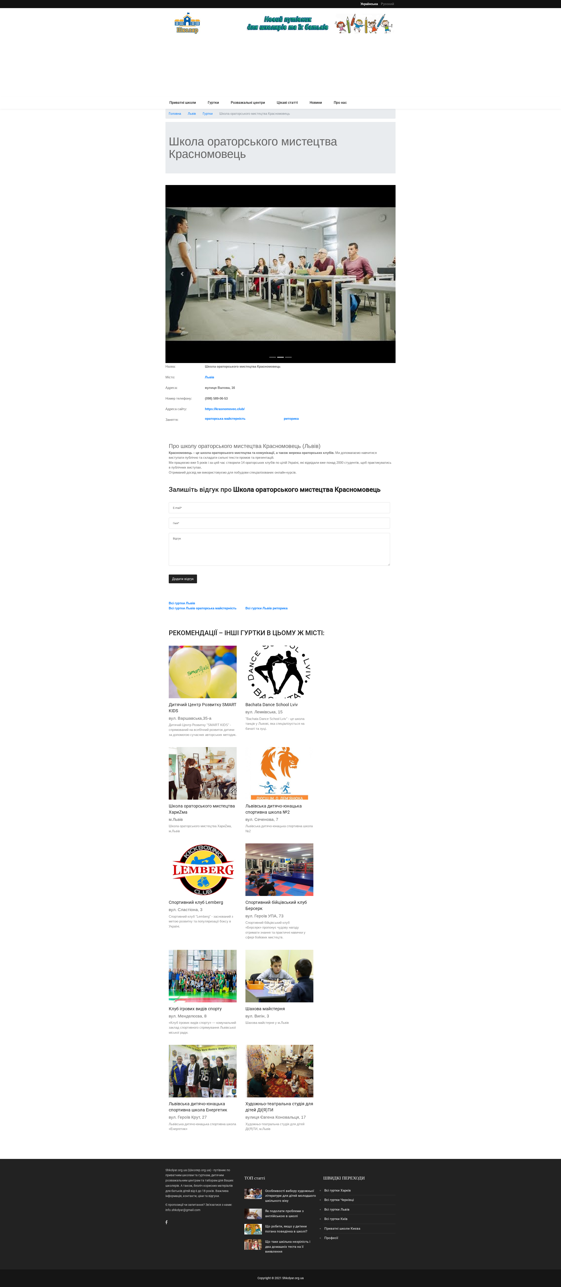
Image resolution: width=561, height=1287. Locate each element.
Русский (387, 4)
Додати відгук (183, 579)
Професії (331, 1238)
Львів (192, 113)
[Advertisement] (280, 66)
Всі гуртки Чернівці (339, 1200)
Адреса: (171, 388)
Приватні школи (182, 102)
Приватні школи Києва (342, 1229)
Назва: (170, 366)
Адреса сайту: (176, 409)
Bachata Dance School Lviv (271, 704)
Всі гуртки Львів (337, 1209)
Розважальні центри (248, 102)
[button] (182, 274)
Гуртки (213, 102)
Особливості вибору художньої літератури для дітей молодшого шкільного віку (290, 1196)
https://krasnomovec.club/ (225, 409)
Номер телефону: (178, 398)
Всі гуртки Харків (337, 1190)
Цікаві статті (287, 102)
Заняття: (171, 419)
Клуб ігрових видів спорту (195, 1008)
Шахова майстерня (265, 1008)
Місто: (170, 377)
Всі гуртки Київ (336, 1219)
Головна (175, 113)
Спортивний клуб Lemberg (196, 902)
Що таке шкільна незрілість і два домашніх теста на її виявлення (287, 1247)
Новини (316, 102)
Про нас (340, 102)
